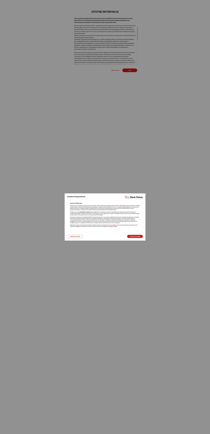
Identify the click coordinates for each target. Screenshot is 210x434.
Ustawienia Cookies (75, 236)
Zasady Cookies (113, 226)
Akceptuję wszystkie (135, 236)
